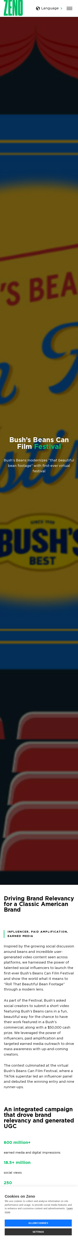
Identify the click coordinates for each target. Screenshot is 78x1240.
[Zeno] (13, 14)
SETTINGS (38, 1232)
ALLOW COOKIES (38, 1223)
